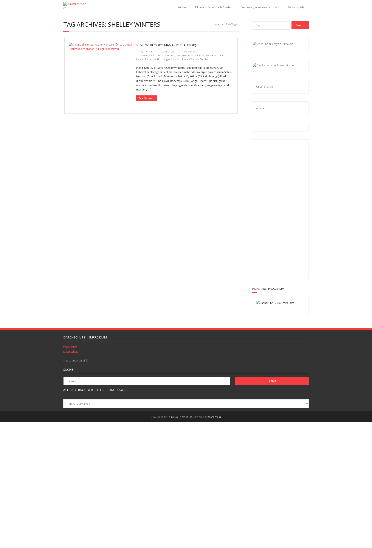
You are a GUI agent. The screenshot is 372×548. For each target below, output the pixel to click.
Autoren (261, 108)
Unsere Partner (265, 87)
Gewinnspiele (296, 7)
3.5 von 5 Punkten (150, 55)
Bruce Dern (168, 55)
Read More (145, 98)
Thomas (148, 51)
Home (216, 24)
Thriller (204, 59)
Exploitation (198, 55)
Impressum (70, 347)
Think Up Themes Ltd (179, 416)
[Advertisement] (284, 208)
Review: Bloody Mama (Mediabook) (166, 45)
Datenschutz (70, 352)
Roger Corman (171, 59)
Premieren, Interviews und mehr (260, 7)
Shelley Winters (190, 59)
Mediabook (190, 51)
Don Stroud (183, 55)
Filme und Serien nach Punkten (213, 7)
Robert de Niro (153, 59)
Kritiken (182, 7)
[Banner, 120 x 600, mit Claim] (275, 303)
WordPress (214, 416)
